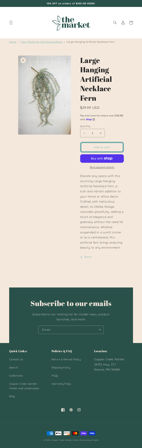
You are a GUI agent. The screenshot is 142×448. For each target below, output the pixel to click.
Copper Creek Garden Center (65, 440)
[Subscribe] (100, 330)
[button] (11, 23)
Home (13, 41)
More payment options (102, 167)
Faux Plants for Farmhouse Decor (42, 41)
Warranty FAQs (61, 383)
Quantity (85, 126)
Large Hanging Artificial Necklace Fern (90, 41)
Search (13, 367)
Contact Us (16, 359)
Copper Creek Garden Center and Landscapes (24, 386)
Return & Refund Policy (66, 359)
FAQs (55, 375)
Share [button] (88, 256)
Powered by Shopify (89, 440)
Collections (16, 375)
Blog (12, 396)
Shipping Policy (61, 367)
